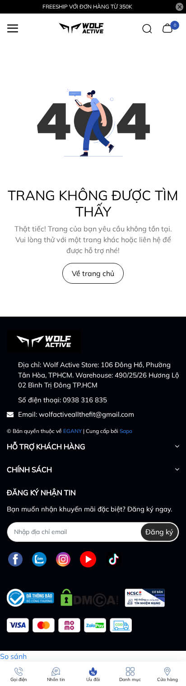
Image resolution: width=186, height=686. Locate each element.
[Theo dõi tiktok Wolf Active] (113, 559)
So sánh (13, 656)
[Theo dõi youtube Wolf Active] (88, 559)
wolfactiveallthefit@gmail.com (86, 414)
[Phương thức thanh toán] (69, 625)
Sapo (126, 431)
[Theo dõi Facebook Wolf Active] (15, 559)
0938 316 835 (85, 400)
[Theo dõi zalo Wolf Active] (39, 559)
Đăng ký (159, 531)
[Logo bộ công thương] (86, 595)
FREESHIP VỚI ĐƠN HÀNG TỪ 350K (87, 6)
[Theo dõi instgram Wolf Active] (63, 559)
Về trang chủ (93, 273)
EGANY (72, 431)
